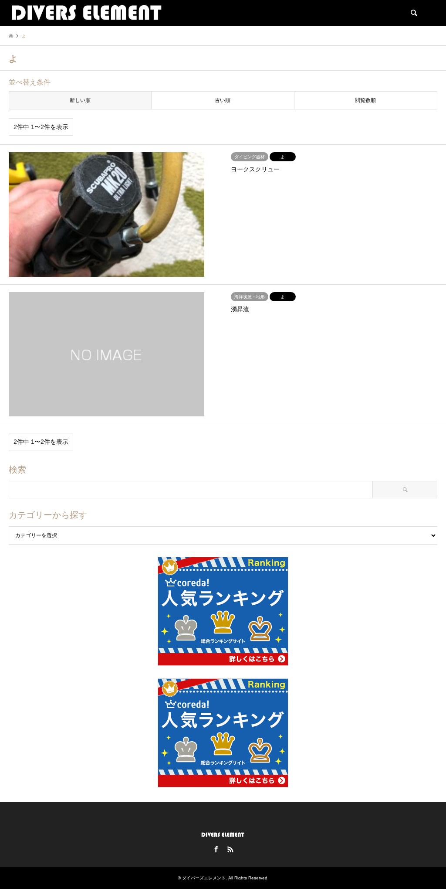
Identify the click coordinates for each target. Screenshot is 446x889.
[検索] (413, 13)
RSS (230, 849)
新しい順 (80, 100)
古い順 (222, 100)
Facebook (216, 849)
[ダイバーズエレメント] (86, 13)
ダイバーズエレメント (204, 877)
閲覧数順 (365, 100)
